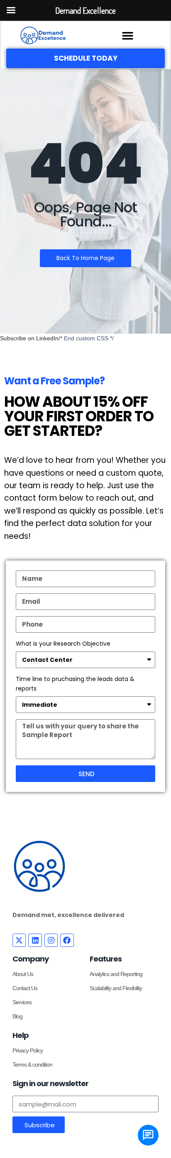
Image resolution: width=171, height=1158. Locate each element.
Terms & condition (32, 1064)
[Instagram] (51, 940)
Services (22, 1002)
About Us (22, 974)
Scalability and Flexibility (116, 988)
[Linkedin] (35, 940)
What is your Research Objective (63, 643)
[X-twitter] (19, 940)
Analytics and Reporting (116, 974)
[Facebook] (66, 940)
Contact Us (24, 988)
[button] (128, 35)
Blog (17, 1016)
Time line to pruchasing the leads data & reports (75, 683)
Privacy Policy (27, 1050)
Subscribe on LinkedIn (29, 338)
